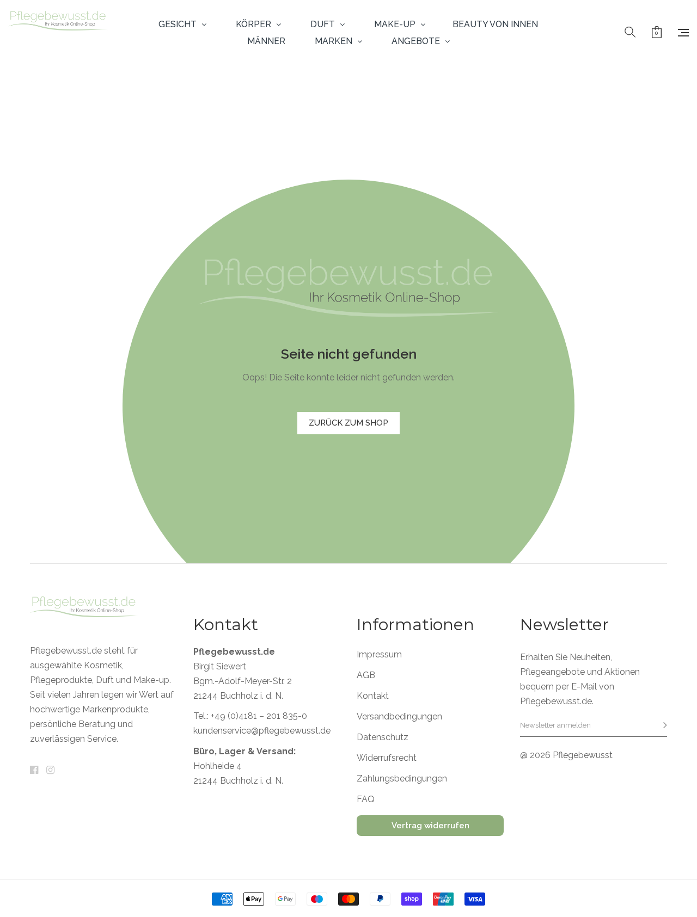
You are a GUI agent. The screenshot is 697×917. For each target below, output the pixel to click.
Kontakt (373, 696)
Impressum (379, 655)
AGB (366, 675)
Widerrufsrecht (387, 758)
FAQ (366, 799)
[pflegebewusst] (58, 32)
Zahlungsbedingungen (402, 779)
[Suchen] (630, 33)
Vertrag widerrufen (430, 825)
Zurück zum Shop (348, 423)
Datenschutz (382, 737)
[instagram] (50, 770)
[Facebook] (34, 770)
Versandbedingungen (399, 717)
